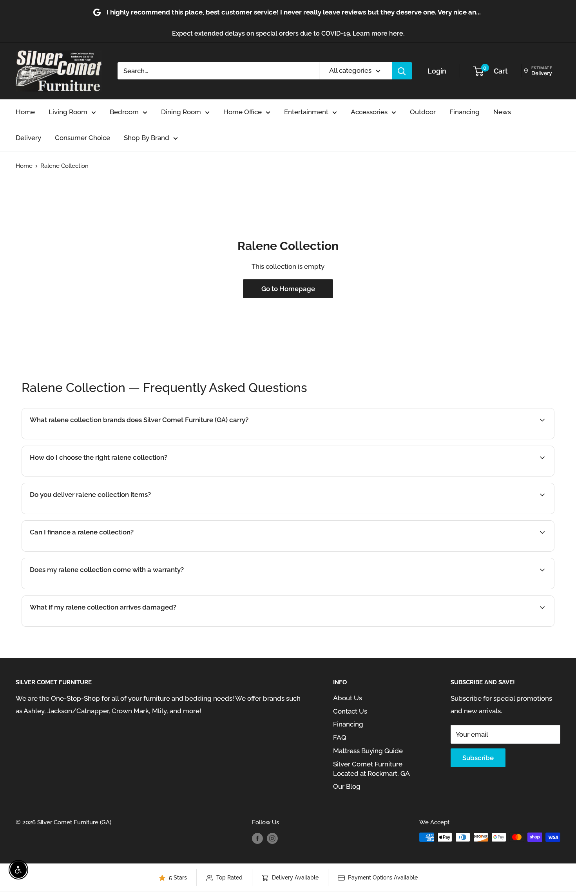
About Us (347, 698)
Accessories (369, 112)
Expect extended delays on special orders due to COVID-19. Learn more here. (288, 33)
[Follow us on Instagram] (272, 838)
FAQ (339, 737)
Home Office (242, 112)
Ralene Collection (64, 165)
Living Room (68, 112)
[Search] (402, 70)
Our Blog (346, 786)
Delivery (28, 138)
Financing (464, 112)
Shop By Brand (146, 138)
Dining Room (181, 112)
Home (25, 112)
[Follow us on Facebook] (257, 838)
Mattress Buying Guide (368, 751)
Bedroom (124, 112)
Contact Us (350, 711)
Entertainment (306, 112)
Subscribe (478, 758)
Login (436, 71)
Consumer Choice (82, 138)
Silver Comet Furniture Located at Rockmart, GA (371, 768)
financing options (97, 551)
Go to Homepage (288, 289)
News (502, 112)
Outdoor (423, 112)
